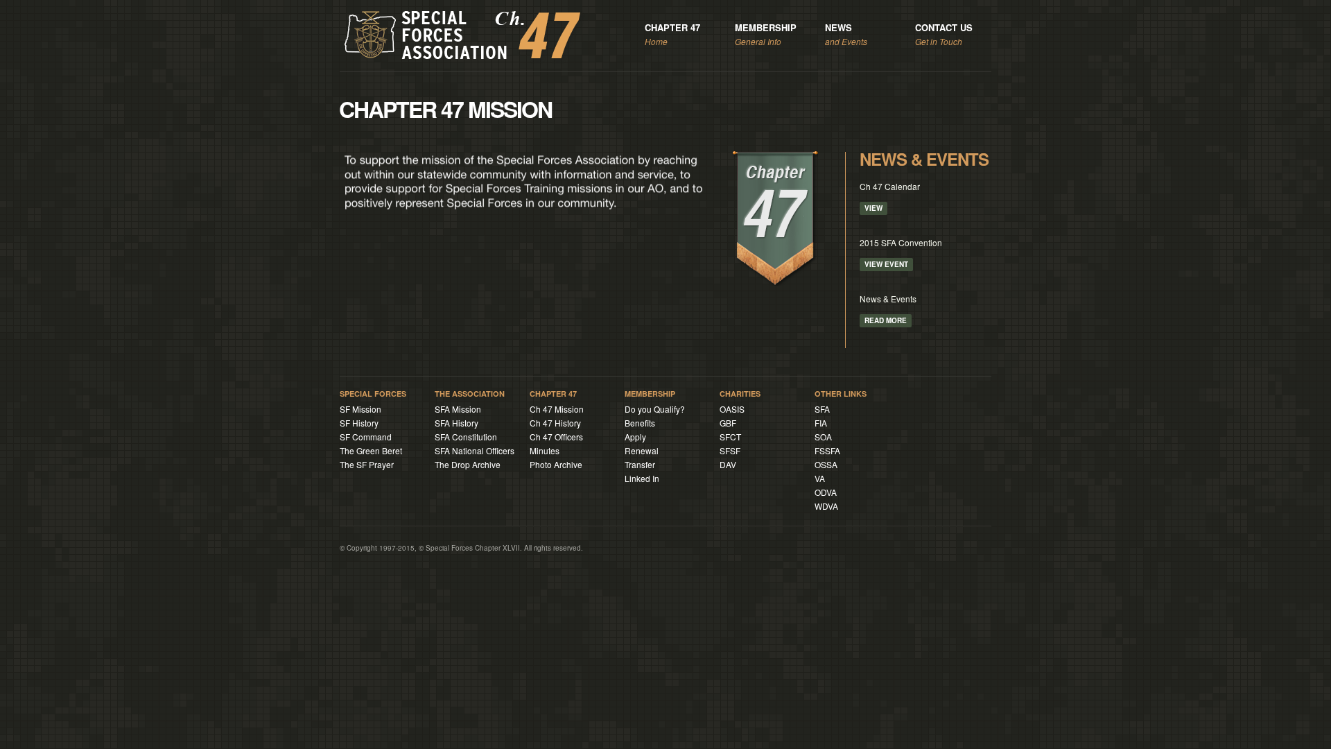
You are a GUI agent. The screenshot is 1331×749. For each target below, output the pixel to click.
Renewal (642, 450)
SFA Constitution (466, 436)
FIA (821, 423)
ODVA (826, 492)
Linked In (642, 478)
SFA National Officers (474, 450)
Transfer (640, 464)
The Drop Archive (468, 464)
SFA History (456, 423)
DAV (728, 464)
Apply (635, 436)
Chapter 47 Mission (445, 109)
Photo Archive (556, 464)
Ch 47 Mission (557, 409)
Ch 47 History (555, 423)
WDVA (826, 506)
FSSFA (827, 450)
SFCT (730, 436)
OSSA (826, 464)
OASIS (732, 409)
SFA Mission (458, 409)
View (873, 208)
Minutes (544, 450)
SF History (359, 423)
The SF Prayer (367, 464)
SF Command (366, 436)
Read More (885, 320)
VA (820, 478)
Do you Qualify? (655, 409)
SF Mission (360, 409)
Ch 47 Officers (556, 436)
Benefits (640, 423)
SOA (823, 436)
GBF (728, 423)
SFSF (730, 450)
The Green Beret (371, 450)
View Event (886, 264)
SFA (822, 409)
